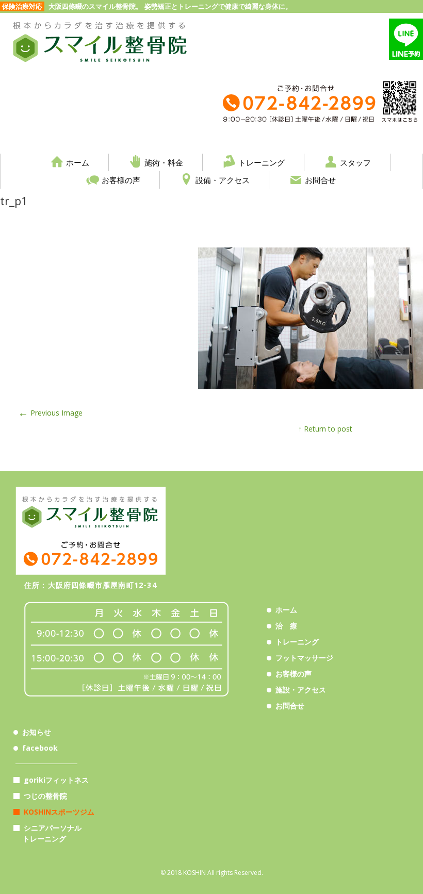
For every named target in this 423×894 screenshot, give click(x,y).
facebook (40, 748)
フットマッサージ (304, 658)
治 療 (286, 626)
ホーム (77, 162)
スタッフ (355, 162)
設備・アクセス (223, 180)
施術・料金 (163, 162)
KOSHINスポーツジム (59, 812)
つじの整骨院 (45, 796)
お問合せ (320, 180)
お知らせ (36, 732)
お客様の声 (121, 180)
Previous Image (50, 413)
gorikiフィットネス (56, 780)
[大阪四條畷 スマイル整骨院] (100, 68)
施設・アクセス (300, 689)
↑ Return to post (325, 429)
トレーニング (261, 162)
